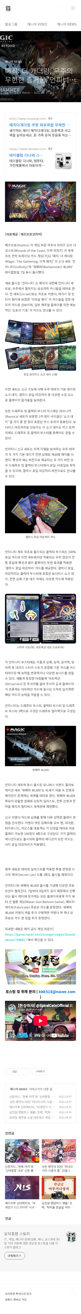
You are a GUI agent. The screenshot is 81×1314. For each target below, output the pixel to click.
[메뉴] (73, 8)
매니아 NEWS (67, 24)
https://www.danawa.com (27, 149)
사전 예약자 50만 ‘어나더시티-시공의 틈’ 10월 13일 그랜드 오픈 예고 (32, 1104)
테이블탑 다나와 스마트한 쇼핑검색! (28, 155)
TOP (72, 1294)
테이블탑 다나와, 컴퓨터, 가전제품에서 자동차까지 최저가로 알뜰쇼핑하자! (26, 163)
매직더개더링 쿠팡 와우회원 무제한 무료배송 (39, 124)
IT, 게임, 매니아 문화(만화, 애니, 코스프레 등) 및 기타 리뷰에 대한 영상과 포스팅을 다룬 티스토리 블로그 (32, 1243)
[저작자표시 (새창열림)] (50, 1071)
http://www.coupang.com (27, 118)
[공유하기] (20, 1071)
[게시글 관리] (25, 1071)
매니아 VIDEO (37, 24)
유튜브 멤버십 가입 (16, 1299)
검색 (63, 8)
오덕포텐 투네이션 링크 (18, 1294)
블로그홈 (11, 24)
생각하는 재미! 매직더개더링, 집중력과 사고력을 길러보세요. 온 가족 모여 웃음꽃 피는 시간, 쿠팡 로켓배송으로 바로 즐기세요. (40, 132)
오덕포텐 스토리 (17, 1233)
